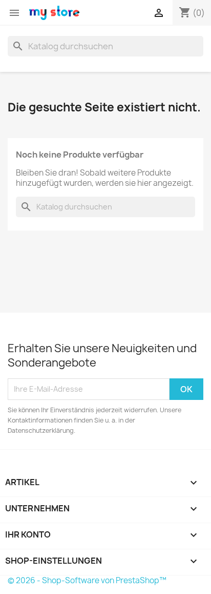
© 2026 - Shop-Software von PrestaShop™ (87, 580)
